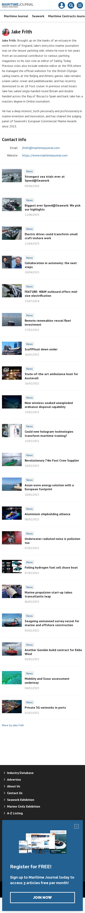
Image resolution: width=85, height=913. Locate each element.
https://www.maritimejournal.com (45, 155)
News (29, 171)
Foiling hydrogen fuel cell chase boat (51, 567)
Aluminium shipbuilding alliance (47, 514)
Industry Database (20, 773)
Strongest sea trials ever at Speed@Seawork (45, 178)
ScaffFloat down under (41, 349)
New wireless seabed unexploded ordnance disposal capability (49, 405)
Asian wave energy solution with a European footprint (49, 487)
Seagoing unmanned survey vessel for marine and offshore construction (52, 623)
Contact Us (15, 793)
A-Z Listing (15, 813)
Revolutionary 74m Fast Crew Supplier (52, 460)
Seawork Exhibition (20, 800)
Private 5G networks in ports (45, 707)
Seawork (38, 16)
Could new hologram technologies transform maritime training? (49, 433)
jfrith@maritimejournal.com (41, 148)
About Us (13, 786)
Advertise (14, 779)
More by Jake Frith (13, 725)
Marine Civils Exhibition (23, 806)
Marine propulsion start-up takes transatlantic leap (48, 594)
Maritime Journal (16, 16)
